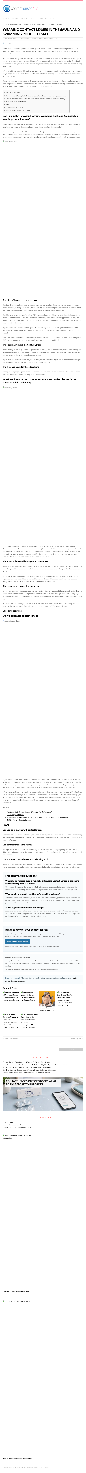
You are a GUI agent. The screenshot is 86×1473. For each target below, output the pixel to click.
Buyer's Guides (8, 1122)
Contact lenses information (42, 39)
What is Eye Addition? (15, 815)
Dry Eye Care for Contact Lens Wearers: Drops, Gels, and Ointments (29, 1070)
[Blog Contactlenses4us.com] (43, 8)
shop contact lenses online (17, 942)
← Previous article (10, 1039)
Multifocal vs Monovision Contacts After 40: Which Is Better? (26, 1073)
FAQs (7, 104)
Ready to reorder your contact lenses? (18, 110)
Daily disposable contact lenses (15, 102)
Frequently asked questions (14, 107)
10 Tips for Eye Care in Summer (19, 820)
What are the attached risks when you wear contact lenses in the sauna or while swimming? (35, 99)
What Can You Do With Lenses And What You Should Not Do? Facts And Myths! (37, 817)
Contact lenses (39, 18)
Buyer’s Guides (20, 18)
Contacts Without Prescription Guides (17, 1127)
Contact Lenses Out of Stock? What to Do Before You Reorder (27, 1062)
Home (6, 18)
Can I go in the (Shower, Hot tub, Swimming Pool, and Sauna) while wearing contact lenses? (36, 96)
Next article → (77, 1039)
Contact (54, 18)
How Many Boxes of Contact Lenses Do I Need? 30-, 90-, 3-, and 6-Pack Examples (35, 1065)
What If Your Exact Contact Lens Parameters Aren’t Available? (27, 1067)
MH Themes (45, 1467)
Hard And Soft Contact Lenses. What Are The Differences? (29, 812)
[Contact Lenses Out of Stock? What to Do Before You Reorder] (43, 1094)
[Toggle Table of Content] (64, 92)
